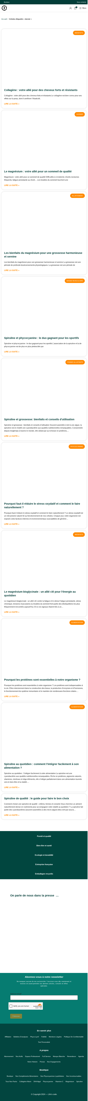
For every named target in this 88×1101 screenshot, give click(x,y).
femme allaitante (75, 362)
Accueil (4, 19)
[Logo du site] (4, 8)
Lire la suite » (11, 104)
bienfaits (79, 33)
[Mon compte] (70, 8)
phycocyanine (76, 446)
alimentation (77, 622)
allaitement (77, 196)
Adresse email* (16, 994)
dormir (79, 114)
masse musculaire (75, 281)
